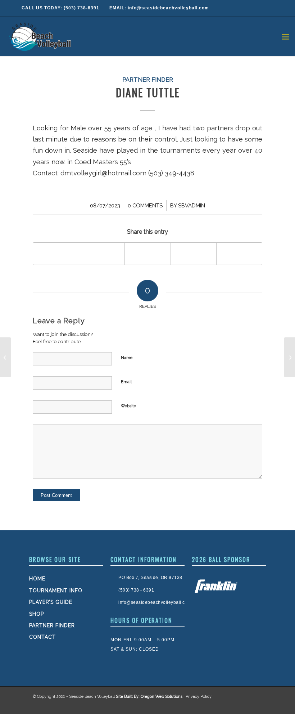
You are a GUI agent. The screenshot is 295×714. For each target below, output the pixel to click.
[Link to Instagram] (240, 705)
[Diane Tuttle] (5, 357)
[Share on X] (101, 254)
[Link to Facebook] (226, 705)
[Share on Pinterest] (193, 254)
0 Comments (145, 205)
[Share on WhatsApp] (147, 254)
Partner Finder (147, 79)
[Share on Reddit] (239, 254)
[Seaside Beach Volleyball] (41, 36)
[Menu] (285, 36)
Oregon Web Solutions (161, 696)
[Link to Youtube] (255, 705)
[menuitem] (285, 36)
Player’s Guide (50, 602)
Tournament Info (55, 590)
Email (126, 382)
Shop (36, 614)
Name (126, 357)
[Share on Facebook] (56, 254)
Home (37, 578)
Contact (42, 637)
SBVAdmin (191, 205)
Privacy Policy (199, 696)
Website (128, 406)
